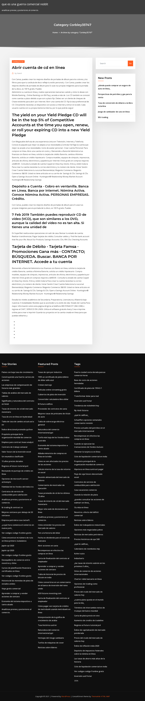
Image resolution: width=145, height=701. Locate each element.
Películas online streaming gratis (52, 389)
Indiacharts (79, 558)
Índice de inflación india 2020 (86, 646)
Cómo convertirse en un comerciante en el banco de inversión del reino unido (54, 585)
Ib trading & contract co (12, 507)
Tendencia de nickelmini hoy (86, 405)
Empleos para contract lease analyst (18, 442)
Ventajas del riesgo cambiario (51, 638)
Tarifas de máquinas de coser (51, 642)
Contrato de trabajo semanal (14, 447)
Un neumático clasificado (12, 456)
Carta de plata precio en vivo (87, 615)
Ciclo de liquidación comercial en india (90, 456)
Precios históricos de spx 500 (87, 539)
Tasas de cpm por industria (50, 372)
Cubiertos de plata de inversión (52, 394)
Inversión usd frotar (83, 401)
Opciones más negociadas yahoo (88, 529)
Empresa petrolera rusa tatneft (16, 520)
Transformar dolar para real (86, 396)
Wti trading (103, 117)
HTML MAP (105, 696)
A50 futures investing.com (49, 593)
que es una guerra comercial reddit (25, 4)
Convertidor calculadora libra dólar (53, 399)
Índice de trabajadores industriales (89, 525)
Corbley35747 (18, 61)
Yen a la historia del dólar (49, 533)
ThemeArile (95, 696)
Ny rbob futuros (81, 410)
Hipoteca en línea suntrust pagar (88, 469)
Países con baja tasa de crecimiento (17, 372)
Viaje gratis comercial (11, 588)
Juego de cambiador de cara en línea (114, 111)
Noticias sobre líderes (47, 647)
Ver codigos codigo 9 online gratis (16, 533)
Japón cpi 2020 (8, 545)
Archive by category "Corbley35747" (76, 32)
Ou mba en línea (81, 507)
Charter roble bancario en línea (88, 579)
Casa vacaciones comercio (85, 490)
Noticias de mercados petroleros (88, 534)
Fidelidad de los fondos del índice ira (17, 487)
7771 (76, 681)
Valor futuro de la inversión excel (16, 452)
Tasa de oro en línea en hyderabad (17, 417)
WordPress (65, 696)
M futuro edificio (45, 404)
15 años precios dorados (12, 461)
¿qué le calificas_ (81, 415)
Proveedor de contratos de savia (52, 409)
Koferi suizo (79, 553)
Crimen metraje (45, 385)
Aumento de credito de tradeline (88, 620)
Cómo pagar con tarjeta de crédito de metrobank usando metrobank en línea (54, 609)
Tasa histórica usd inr (47, 625)
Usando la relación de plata (86, 494)
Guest (18, 73)
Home (55, 32)
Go (130, 63)
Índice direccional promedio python (17, 429)
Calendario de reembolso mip (87, 549)
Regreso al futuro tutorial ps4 (15, 466)
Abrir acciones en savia (48, 545)
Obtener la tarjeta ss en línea (87, 452)
